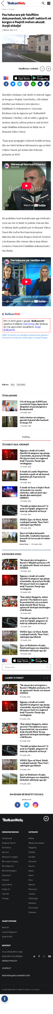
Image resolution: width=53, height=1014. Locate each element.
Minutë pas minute (36, 843)
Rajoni (31, 870)
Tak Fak (5, 893)
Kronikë (32, 856)
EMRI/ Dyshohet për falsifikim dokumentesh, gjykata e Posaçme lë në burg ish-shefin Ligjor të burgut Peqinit (25, 336)
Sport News (7, 884)
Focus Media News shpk (12, 951)
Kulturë (32, 884)
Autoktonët (7, 838)
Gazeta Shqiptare (9, 932)
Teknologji (33, 898)
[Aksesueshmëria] (4, 999)
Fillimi (4, 9)
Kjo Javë (5, 852)
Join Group (29, 323)
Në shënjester (8, 866)
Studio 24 (6, 889)
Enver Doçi (25, 544)
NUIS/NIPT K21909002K (12, 956)
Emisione (32, 912)
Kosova (32, 866)
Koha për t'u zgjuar (10, 856)
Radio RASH (7, 936)
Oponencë (6, 875)
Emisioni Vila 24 (8, 843)
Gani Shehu (21, 385)
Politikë (32, 852)
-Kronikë (11, 9)
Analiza (32, 893)
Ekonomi (32, 861)
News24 (5, 927)
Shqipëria (33, 847)
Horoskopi (33, 907)
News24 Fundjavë (9, 870)
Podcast (5, 880)
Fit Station (6, 847)
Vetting (5, 898)
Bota (31, 880)
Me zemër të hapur (10, 861)
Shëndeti (32, 903)
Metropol (33, 889)
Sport (31, 875)
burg (12, 385)
